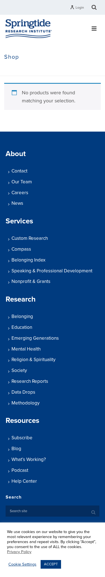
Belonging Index (28, 260)
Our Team (21, 182)
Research (21, 299)
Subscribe (21, 438)
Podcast (19, 470)
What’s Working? (28, 459)
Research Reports (29, 381)
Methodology (25, 403)
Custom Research (29, 238)
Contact (19, 171)
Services (19, 221)
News (17, 203)
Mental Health (26, 349)
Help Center (24, 481)
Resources (22, 420)
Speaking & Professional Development (51, 271)
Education (21, 327)
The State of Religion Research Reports (54, 68)
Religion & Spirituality (33, 360)
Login (80, 7)
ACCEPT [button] (51, 564)
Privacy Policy (19, 551)
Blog (16, 449)
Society (19, 370)
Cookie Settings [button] (22, 564)
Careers (19, 193)
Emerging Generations (35, 338)
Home (10, 68)
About (16, 153)
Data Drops (23, 392)
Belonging (22, 316)
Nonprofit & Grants (30, 281)
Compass (21, 249)
